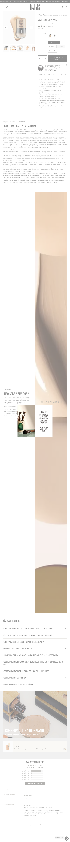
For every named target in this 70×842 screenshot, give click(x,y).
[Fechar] (49, 407)
